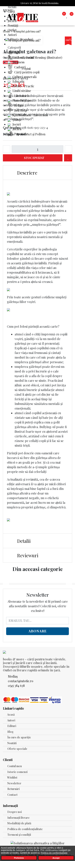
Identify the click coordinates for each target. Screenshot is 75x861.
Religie (18, 105)
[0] (67, 15)
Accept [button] (56, 858)
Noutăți (13, 25)
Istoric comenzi (17, 772)
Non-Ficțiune (21, 100)
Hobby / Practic (23, 86)
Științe (17, 120)
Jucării (12, 21)
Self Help (20, 110)
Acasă (11, 714)
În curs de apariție (19, 737)
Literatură (21, 96)
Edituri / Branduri (20, 39)
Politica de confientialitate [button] (54, 853)
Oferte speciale (17, 749)
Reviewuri (27, 555)
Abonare (37, 631)
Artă (16, 52)
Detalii (23, 541)
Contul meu (14, 766)
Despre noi (14, 812)
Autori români (23, 57)
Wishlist (12, 777)
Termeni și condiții (19, 834)
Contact (12, 795)
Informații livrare (18, 817)
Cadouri (19, 67)
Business (18, 62)
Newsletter (14, 783)
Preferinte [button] (19, 858)
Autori (12, 35)
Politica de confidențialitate (25, 829)
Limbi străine (21, 91)
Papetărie (20, 134)
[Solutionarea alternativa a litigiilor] (38, 843)
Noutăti (12, 743)
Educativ (18, 81)
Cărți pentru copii (26, 72)
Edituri (11, 726)
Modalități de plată (19, 823)
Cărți (11, 11)
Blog (10, 732)
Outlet (12, 30)
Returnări (13, 789)
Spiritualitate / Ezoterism (30, 115)
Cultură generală (24, 77)
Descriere (26, 173)
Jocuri (12, 16)
